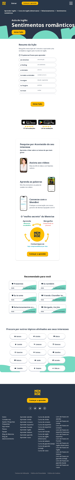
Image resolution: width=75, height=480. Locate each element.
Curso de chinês (43, 419)
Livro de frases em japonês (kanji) (62, 462)
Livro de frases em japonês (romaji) (62, 457)
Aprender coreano (26, 422)
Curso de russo (43, 451)
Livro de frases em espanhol (62, 435)
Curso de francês (44, 432)
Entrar (14, 3)
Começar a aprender (30, 3)
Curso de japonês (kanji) (46, 444)
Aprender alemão (26, 417)
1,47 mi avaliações (47, 128)
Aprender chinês (25, 419)
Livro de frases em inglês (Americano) (62, 444)
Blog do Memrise (8, 434)
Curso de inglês (43, 434)
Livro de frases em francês (62, 440)
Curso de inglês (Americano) (28, 11)
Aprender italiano (26, 432)
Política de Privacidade (38, 473)
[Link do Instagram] (44, 408)
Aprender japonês (26, 435)
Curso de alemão (44, 417)
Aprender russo (25, 437)
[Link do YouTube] (39, 408)
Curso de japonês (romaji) (44, 447)
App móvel (5, 426)
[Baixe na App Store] (29, 122)
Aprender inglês (10, 11)
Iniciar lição (18, 32)
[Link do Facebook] (30, 408)
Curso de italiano (44, 441)
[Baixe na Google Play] (47, 122)
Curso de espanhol (44, 425)
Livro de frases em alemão (62, 418)
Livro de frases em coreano (62, 427)
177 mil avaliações (29, 128)
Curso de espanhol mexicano (44, 428)
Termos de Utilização (22, 473)
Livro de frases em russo (62, 466)
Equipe (4, 432)
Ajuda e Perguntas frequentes (8, 423)
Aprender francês (26, 427)
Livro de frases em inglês (62, 449)
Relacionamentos (48, 11)
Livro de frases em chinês (62, 422)
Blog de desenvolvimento (8, 438)
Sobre (4, 417)
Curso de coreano (44, 422)
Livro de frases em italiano (62, 453)
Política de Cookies (54, 473)
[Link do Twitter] (35, 408)
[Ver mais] (71, 3)
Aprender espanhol (26, 425)
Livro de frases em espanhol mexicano (62, 431)
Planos (4, 429)
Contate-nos (6, 419)
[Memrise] (4, 3)
